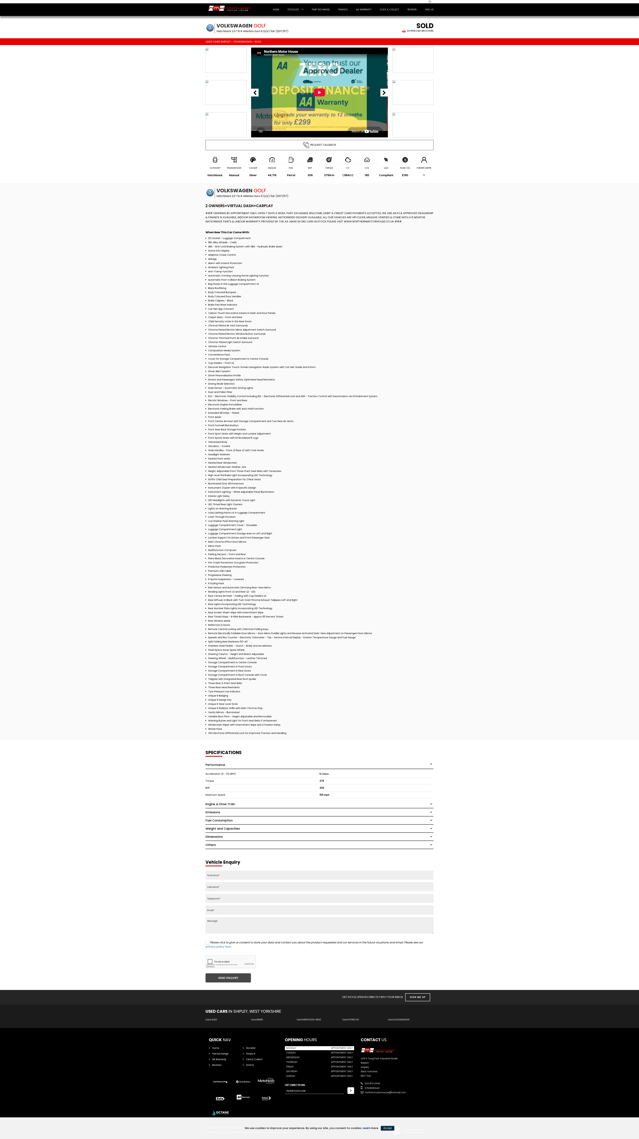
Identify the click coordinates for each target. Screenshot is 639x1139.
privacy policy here (218, 947)
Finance (343, 9)
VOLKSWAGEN (242, 42)
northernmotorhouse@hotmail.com (385, 1092)
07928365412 (372, 1088)
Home (276, 9)
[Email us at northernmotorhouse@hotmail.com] (429, 1)
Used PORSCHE (350, 1020)
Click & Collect (389, 9)
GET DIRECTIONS (295, 1085)
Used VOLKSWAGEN (399, 1020)
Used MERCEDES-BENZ (309, 1020)
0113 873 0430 (372, 1083)
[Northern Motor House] (229, 8)
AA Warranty (364, 9)
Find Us (429, 9)
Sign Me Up (418, 997)
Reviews (412, 9)
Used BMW (257, 1020)
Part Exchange (321, 9)
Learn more (370, 1128)
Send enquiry (228, 978)
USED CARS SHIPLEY (218, 42)
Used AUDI (211, 1020)
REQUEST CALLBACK (323, 145)
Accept (387, 1128)
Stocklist (293, 9)
